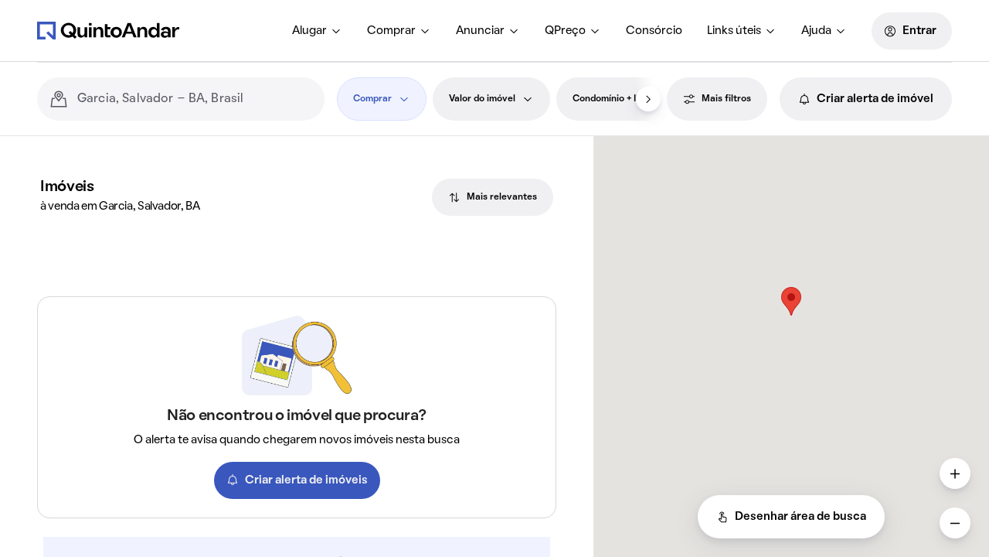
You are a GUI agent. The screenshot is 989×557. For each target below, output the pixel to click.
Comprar (391, 31)
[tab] (492, 197)
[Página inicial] (108, 30)
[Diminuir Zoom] (955, 522)
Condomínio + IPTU (613, 99)
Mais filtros (726, 99)
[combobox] (194, 99)
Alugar (309, 31)
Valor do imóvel (482, 99)
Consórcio (654, 31)
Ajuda (816, 31)
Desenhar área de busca (800, 516)
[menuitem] (317, 31)
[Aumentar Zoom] (955, 473)
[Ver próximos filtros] (648, 99)
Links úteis (734, 31)
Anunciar (480, 31)
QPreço (565, 31)
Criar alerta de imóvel (875, 99)
